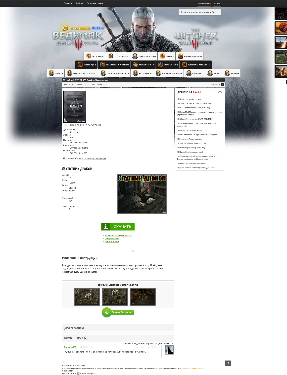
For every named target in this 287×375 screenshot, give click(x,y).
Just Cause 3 (197, 73)
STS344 (72, 188)
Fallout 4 (59, 73)
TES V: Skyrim (98, 56)
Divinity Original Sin (193, 56)
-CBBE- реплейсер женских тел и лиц (195, 103)
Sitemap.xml (67, 371)
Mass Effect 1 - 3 (146, 64)
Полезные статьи (95, 3)
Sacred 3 (170, 56)
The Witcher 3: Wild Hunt (117, 64)
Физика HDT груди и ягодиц (190, 130)
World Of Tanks (171, 64)
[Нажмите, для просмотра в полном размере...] (114, 213)
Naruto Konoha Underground (191, 152)
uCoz (75, 373)
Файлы (79, 3)
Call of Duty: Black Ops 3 (118, 73)
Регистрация (204, 3)
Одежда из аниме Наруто (190, 99)
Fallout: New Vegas (147, 56)
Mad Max (235, 73)
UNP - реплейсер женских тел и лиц (194, 108)
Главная (68, 3)
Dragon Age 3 (90, 64)
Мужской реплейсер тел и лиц (192, 148)
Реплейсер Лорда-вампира (190, 139)
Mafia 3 (217, 73)
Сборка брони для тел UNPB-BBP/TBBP (196, 119)
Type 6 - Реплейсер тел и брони (192, 143)
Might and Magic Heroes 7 (84, 73)
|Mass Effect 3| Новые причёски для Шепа (197, 168)
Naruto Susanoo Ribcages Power (192, 163)
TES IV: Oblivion (121, 56)
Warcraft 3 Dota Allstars (199, 64)
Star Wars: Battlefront (172, 73)
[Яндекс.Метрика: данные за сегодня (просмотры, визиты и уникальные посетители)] (86, 373)
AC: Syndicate (145, 73)
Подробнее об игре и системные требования (84, 158)
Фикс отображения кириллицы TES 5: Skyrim (198, 135)
